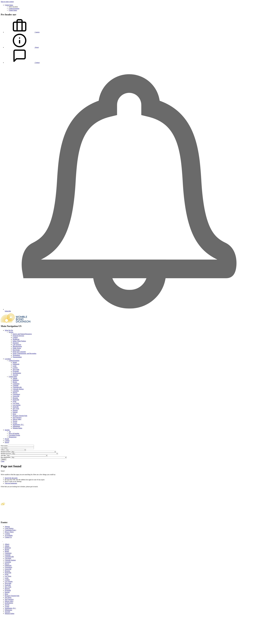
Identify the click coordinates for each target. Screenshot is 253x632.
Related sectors (5, 452)
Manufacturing (17, 346)
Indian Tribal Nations (19, 341)
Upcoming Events (14, 435)
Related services (6, 453)
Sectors (11, 332)
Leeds (14, 366)
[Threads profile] (3, 541)
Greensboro (16, 394)
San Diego (8, 597)
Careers (7, 440)
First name (4, 446)
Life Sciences (17, 344)
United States (9, 5)
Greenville (16, 396)
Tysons (15, 423)
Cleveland (8, 558)
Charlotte (15, 385)
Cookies (7, 534)
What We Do (9, 330)
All (10, 431)
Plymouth (16, 371)
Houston (15, 398)
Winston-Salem (17, 428)
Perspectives (12, 437)
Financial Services (18, 335)
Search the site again (11, 478)
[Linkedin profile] (2, 541)
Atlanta (15, 378)
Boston (15, 382)
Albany (7, 544)
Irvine (14, 401)
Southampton (17, 373)
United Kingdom (14, 8)
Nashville (16, 407)
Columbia (16, 391)
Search (7, 442)
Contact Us (8, 537)
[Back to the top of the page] (15, 630)
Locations (8, 359)
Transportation (17, 357)
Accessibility (9, 535)
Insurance (16, 343)
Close (2, 461)
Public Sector (17, 348)
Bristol (15, 362)
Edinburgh (16, 364)
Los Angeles (16, 405)
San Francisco (17, 417)
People (7, 439)
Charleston (16, 383)
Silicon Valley (17, 419)
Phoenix (15, 410)
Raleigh (15, 412)
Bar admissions (5, 457)
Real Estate (16, 350)
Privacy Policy (9, 532)
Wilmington (16, 426)
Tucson (15, 421)
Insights (7, 430)
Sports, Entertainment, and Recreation (24, 353)
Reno (14, 414)
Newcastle (16, 369)
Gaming (15, 337)
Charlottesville (17, 387)
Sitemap (7, 526)
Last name (4, 448)
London (15, 367)
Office (3, 450)
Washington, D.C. (18, 424)
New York (16, 408)
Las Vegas (16, 403)
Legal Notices (9, 528)
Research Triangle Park (20, 415)
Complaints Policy (10, 530)
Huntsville (16, 399)
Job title (3, 455)
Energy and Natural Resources (22, 334)
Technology (16, 355)
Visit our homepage (11, 483)
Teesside (15, 375)
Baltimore (16, 380)
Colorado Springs (18, 389)
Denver (15, 392)
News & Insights (14, 433)
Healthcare (16, 339)
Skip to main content (7, 1)
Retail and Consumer (19, 351)
